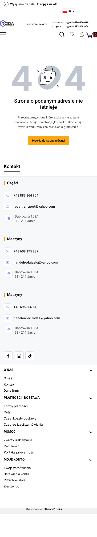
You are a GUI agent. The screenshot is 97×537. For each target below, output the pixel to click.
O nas (8, 378)
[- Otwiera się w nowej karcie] (8, 355)
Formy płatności (16, 406)
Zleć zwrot (11, 486)
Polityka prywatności (19, 452)
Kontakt (10, 384)
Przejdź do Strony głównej (48, 140)
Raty (7, 412)
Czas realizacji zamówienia (23, 424)
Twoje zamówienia (17, 468)
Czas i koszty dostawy (20, 418)
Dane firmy (12, 390)
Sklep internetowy (44, 509)
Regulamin (11, 446)
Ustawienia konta (16, 474)
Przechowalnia (14, 480)
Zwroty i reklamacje (18, 440)
